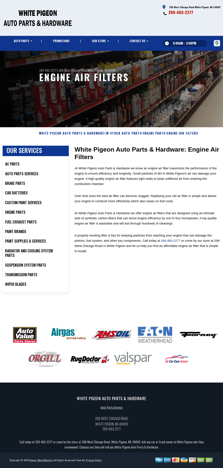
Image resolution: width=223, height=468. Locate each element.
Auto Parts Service (112, 407)
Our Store (99, 41)
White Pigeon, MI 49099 (101, 70)
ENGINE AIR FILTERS (182, 133)
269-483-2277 (180, 12)
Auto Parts (21, 41)
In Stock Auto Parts (124, 133)
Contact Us (137, 41)
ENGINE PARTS (154, 133)
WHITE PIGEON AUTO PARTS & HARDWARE (71, 133)
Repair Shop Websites (41, 460)
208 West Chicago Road (73, 70)
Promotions (61, 41)
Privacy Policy (93, 460)
